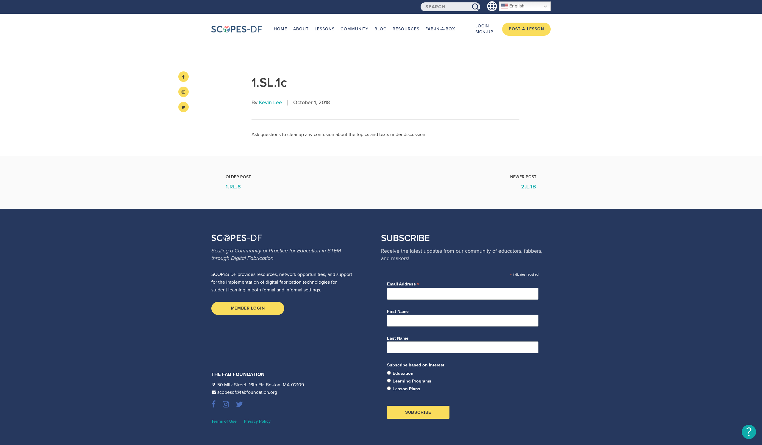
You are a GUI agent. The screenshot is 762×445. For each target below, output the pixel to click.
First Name (398, 311)
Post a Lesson (526, 29)
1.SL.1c (269, 82)
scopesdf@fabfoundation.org (247, 392)
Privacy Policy (257, 421)
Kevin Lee (270, 102)
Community (354, 29)
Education (403, 373)
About (301, 29)
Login (482, 26)
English (516, 6)
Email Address (403, 284)
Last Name (397, 338)
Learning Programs (412, 381)
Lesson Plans (406, 388)
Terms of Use (224, 421)
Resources (406, 29)
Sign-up (484, 32)
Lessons (325, 29)
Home (280, 29)
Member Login (248, 308)
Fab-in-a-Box (440, 29)
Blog (380, 29)
